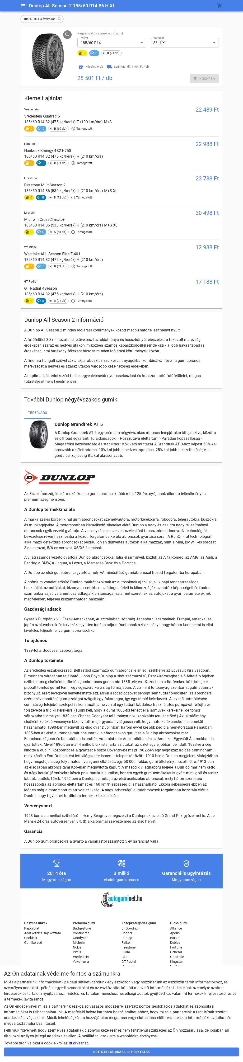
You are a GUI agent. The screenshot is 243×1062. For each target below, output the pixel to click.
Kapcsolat (31, 928)
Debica (175, 942)
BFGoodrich (131, 928)
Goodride (177, 957)
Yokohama (81, 961)
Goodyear (80, 938)
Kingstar (176, 961)
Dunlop (127, 938)
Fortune (176, 947)
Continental (81, 933)
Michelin (79, 942)
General (176, 952)
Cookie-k (30, 938)
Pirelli (77, 952)
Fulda (126, 952)
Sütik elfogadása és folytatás (121, 1052)
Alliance (176, 928)
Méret (84, 38)
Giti (124, 957)
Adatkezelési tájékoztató (42, 933)
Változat (158, 38)
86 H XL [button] (160, 43)
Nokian (78, 947)
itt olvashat (78, 1043)
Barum (175, 938)
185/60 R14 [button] (91, 43)
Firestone (129, 947)
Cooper (127, 933)
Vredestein (81, 957)
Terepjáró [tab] (37, 413)
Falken (126, 942)
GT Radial (129, 961)
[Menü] (23, 5)
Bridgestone (82, 928)
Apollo (175, 933)
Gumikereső (33, 942)
